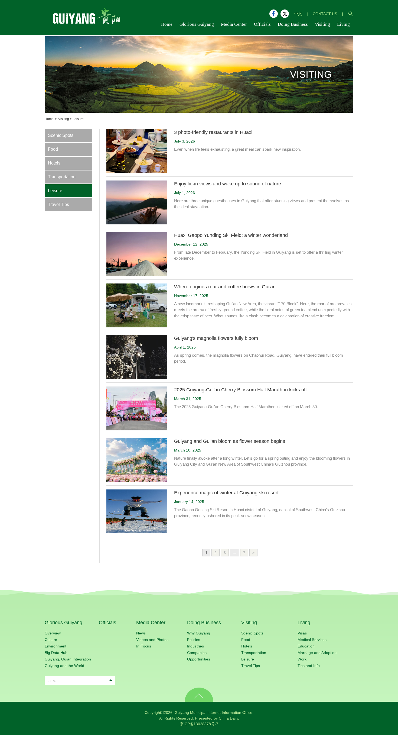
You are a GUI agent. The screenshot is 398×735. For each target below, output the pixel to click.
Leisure (78, 119)
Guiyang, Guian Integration (68, 659)
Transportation (62, 177)
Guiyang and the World (64, 665)
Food (53, 149)
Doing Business (204, 622)
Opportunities (198, 659)
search (350, 14)
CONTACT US (325, 14)
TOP (199, 695)
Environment (55, 646)
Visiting (63, 119)
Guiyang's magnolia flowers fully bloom (216, 338)
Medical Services (312, 639)
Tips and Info (309, 665)
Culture (51, 639)
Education (306, 646)
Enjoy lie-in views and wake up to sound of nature (227, 183)
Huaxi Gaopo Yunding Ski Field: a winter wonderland (231, 235)
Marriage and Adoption (317, 652)
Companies (197, 652)
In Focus (143, 646)
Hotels (54, 163)
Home (49, 119)
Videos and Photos (152, 639)
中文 (298, 14)
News (141, 633)
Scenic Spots (60, 135)
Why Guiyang (198, 633)
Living (304, 622)
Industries (195, 646)
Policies (193, 639)
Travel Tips (58, 204)
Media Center (150, 622)
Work (302, 659)
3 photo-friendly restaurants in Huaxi (213, 132)
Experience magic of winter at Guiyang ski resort (226, 492)
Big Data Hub (56, 652)
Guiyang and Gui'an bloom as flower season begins (229, 441)
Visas (302, 633)
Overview (53, 633)
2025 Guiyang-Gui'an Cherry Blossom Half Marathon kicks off (240, 389)
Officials (107, 622)
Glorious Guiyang (63, 622)
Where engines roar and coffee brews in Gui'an (225, 286)
